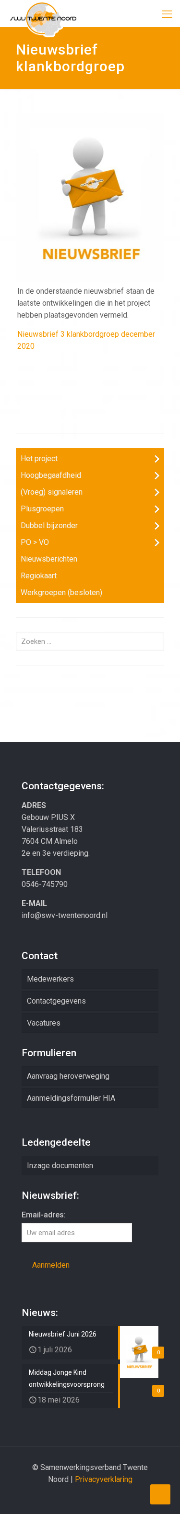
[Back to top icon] (160, 1494)
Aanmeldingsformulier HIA (71, 1098)
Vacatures (43, 1023)
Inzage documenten (60, 1165)
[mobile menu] (167, 14)
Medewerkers (50, 979)
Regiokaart (39, 575)
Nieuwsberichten (49, 559)
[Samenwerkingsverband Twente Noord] (43, 12)
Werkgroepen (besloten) (61, 592)
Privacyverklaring (103, 1479)
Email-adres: (44, 1214)
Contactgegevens (56, 1001)
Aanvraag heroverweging (68, 1076)
